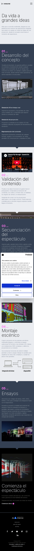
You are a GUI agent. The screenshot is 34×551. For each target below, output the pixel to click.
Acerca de (17, 522)
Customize (16, 290)
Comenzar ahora (7, 503)
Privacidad (11, 544)
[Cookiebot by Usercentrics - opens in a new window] (25, 255)
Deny (17, 295)
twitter (12, 531)
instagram (27, 531)
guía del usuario (17, 524)
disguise (6, 4)
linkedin (17, 535)
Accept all (17, 285)
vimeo (22, 531)
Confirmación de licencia (17, 546)
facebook (7, 531)
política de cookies (19, 544)
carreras (17, 526)
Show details (25, 281)
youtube (17, 531)
